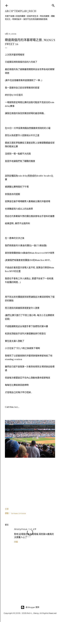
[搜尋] (53, 5)
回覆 (16, 542)
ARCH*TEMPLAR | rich (20, 11)
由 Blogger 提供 (32, 607)
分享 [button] (7, 509)
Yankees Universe (18, 513)
